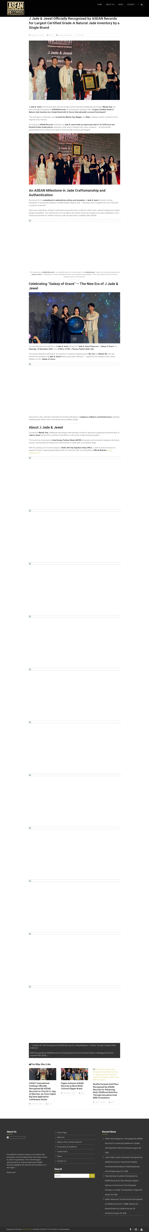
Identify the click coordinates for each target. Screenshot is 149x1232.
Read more (11, 1172)
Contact (131, 4)
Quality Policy (62, 1152)
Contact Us (61, 1161)
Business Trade (63, 35)
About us (110, 4)
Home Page (62, 1132)
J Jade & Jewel (80, 35)
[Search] (92, 1176)
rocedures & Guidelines (67, 1147)
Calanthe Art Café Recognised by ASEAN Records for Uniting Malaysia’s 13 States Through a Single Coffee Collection (73, 1046)
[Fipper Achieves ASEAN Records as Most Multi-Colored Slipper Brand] (74, 1074)
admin (51, 35)
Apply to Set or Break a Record (69, 1142)
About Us (60, 1137)
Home (99, 4)
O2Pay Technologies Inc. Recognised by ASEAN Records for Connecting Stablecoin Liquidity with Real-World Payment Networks (123, 1143)
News (120, 4)
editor (112, 1102)
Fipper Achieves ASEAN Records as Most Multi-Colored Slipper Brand (72, 1086)
